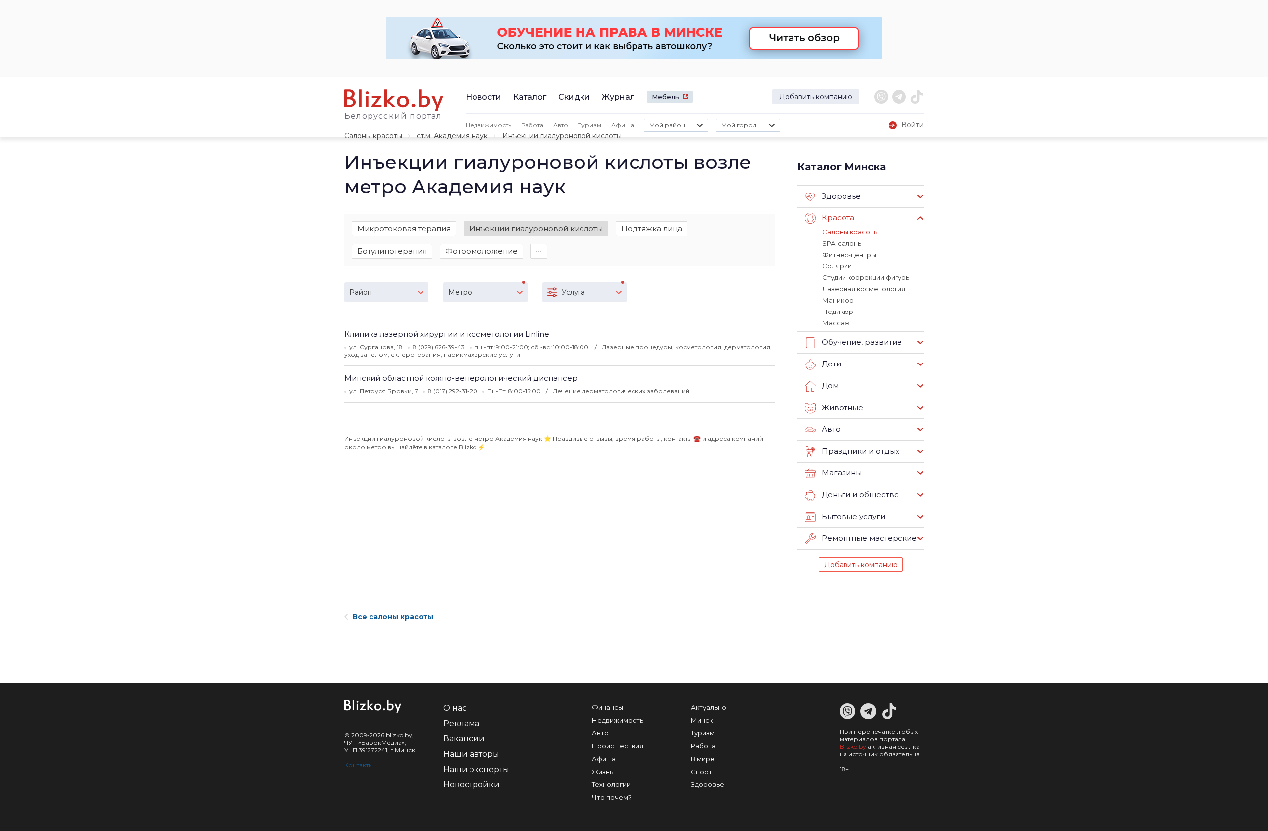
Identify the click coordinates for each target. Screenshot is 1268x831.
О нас (455, 708)
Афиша (622, 125)
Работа (532, 125)
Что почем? (612, 797)
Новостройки (471, 784)
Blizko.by (853, 746)
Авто (560, 125)
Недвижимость (488, 125)
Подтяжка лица (651, 228)
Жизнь (602, 772)
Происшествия (617, 746)
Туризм (589, 125)
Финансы (607, 707)
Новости (483, 97)
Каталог (529, 97)
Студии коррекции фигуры (866, 277)
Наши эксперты (476, 769)
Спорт (701, 772)
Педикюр (837, 311)
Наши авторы (471, 754)
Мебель (665, 97)
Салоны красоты (373, 135)
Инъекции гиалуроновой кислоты (536, 228)
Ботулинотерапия (392, 251)
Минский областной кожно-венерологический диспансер (461, 378)
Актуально (708, 707)
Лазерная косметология (863, 289)
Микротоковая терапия (404, 228)
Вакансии (464, 738)
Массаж (836, 323)
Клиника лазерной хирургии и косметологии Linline (446, 334)
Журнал (618, 97)
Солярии (837, 266)
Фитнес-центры (849, 255)
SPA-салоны (842, 243)
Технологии (611, 784)
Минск (702, 720)
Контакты (358, 765)
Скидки (574, 97)
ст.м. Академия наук (452, 135)
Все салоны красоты (393, 616)
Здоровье (707, 784)
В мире (703, 759)
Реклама (461, 723)
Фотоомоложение (481, 251)
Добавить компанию (815, 96)
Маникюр (838, 300)
